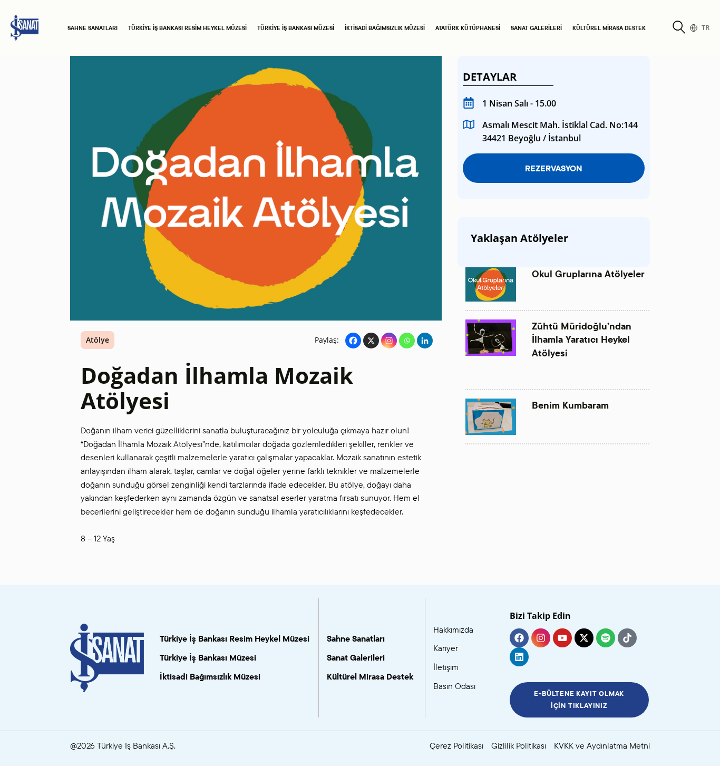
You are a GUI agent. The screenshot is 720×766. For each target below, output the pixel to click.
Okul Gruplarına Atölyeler (588, 274)
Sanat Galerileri (536, 28)
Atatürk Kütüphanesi (467, 28)
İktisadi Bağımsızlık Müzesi (385, 28)
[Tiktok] (627, 637)
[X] (371, 340)
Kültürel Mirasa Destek (609, 28)
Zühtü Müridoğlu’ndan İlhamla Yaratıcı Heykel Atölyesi (581, 339)
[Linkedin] (425, 340)
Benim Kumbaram (570, 405)
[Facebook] (353, 340)
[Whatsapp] (407, 340)
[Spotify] (605, 637)
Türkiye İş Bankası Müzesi (295, 28)
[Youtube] (562, 637)
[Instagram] (389, 340)
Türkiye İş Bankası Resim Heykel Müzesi (187, 28)
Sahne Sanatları (92, 28)
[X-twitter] (584, 637)
